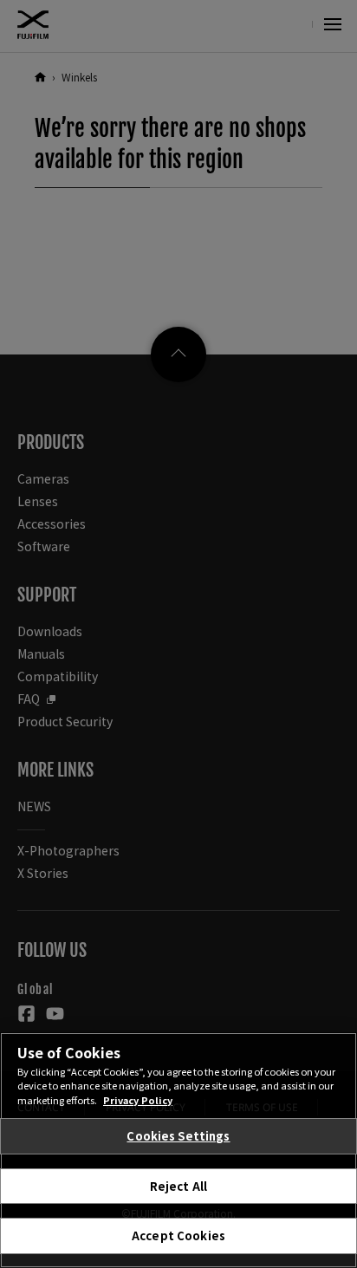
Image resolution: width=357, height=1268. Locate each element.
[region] (178, 1150)
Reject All (178, 1186)
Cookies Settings (178, 1136)
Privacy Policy (137, 1100)
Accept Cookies (178, 1235)
